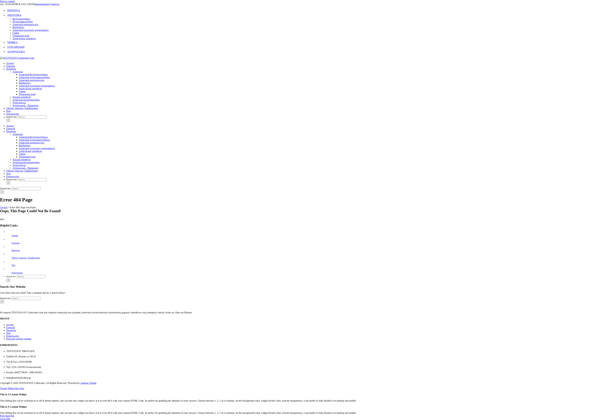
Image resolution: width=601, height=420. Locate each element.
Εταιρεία (15, 243)
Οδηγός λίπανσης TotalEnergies (26, 258)
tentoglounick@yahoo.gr (47, 4)
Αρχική (3, 207)
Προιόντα (16, 250)
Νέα (13, 265)
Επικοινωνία (17, 273)
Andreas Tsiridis (88, 383)
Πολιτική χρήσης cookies (18, 338)
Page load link (7, 415)
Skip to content (7, 1)
